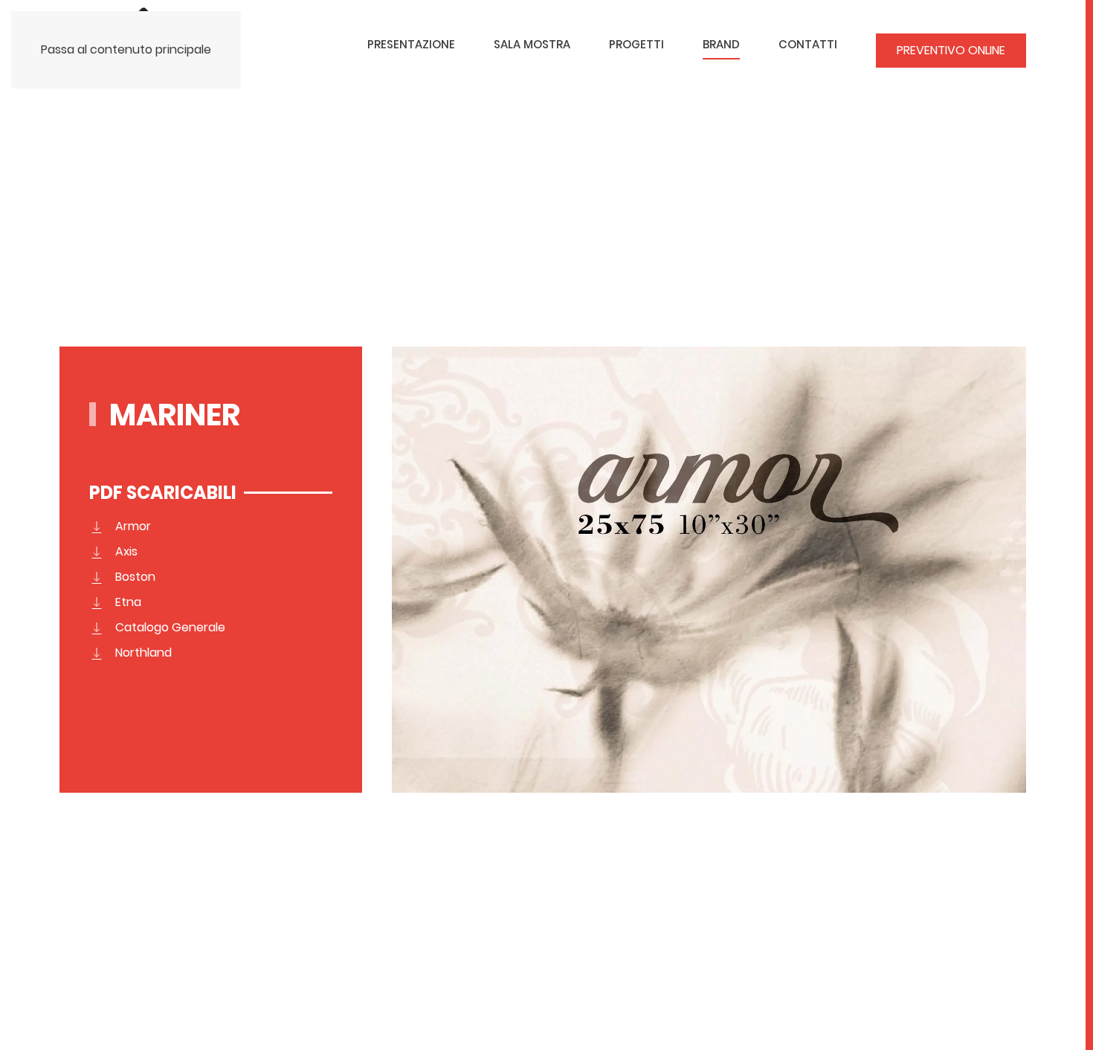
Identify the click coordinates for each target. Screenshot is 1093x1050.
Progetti (636, 44)
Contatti (807, 44)
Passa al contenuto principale (126, 49)
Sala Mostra (532, 44)
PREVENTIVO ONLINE (951, 50)
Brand (721, 44)
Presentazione (411, 44)
